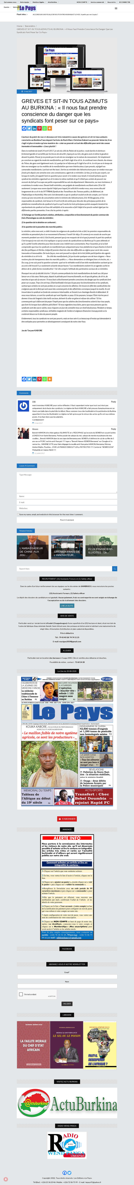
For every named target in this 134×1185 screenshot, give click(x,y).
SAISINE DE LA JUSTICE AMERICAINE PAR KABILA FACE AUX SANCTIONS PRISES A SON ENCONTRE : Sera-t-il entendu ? (74, 14)
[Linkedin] (34, 128)
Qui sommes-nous (10, 2)
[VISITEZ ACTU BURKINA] (67, 1103)
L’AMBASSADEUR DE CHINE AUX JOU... (31, 552)
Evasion (6, 7)
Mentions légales (38, 2)
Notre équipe (24, 2)
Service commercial (97, 2)
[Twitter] (29, 128)
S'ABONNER (69, 819)
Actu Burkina (52, 2)
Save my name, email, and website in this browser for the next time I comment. (51, 514)
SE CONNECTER (124, 2)
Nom (67, 981)
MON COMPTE (82, 2)
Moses (35, 429)
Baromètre (30, 26)
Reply (113, 402)
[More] (49, 128)
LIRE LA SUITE (67, 606)
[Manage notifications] (6, 1179)
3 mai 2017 (28, 91)
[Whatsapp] (44, 128)
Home (19, 26)
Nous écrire (112, 2)
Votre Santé (17, 7)
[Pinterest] (39, 128)
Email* (67, 972)
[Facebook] (24, 128)
